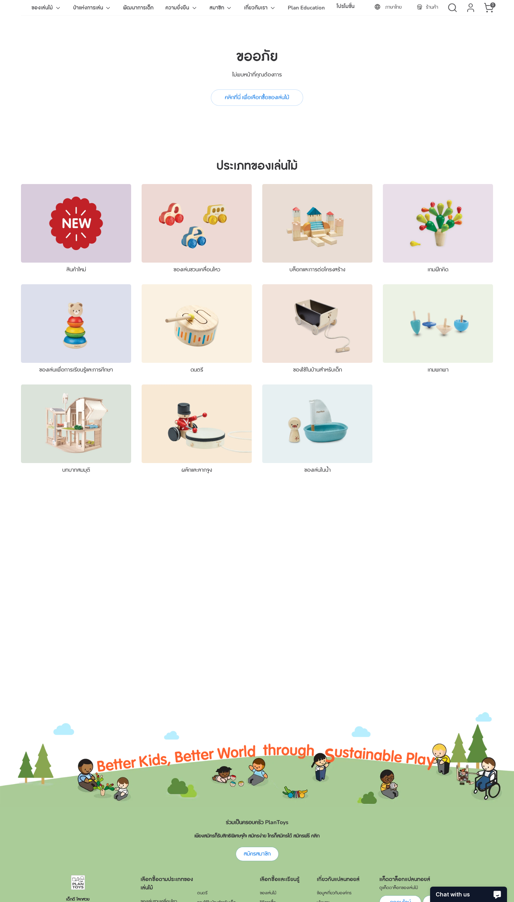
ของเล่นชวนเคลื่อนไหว (196, 269)
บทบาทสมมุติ (76, 470)
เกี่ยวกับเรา (256, 7)
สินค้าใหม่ (76, 269)
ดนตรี (197, 370)
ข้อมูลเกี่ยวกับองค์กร (334, 893)
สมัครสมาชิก (257, 854)
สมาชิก (217, 7)
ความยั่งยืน (178, 7)
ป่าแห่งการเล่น (89, 7)
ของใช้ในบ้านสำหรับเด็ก (317, 370)
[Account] (471, 8)
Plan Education (306, 7)
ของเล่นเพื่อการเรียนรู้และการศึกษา (76, 370)
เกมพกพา (438, 370)
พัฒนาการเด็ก (138, 7)
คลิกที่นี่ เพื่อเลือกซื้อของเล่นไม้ (257, 97)
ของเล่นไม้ (42, 7)
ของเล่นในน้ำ (317, 470)
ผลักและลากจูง (196, 470)
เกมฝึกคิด (438, 269)
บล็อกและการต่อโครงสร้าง (317, 269)
